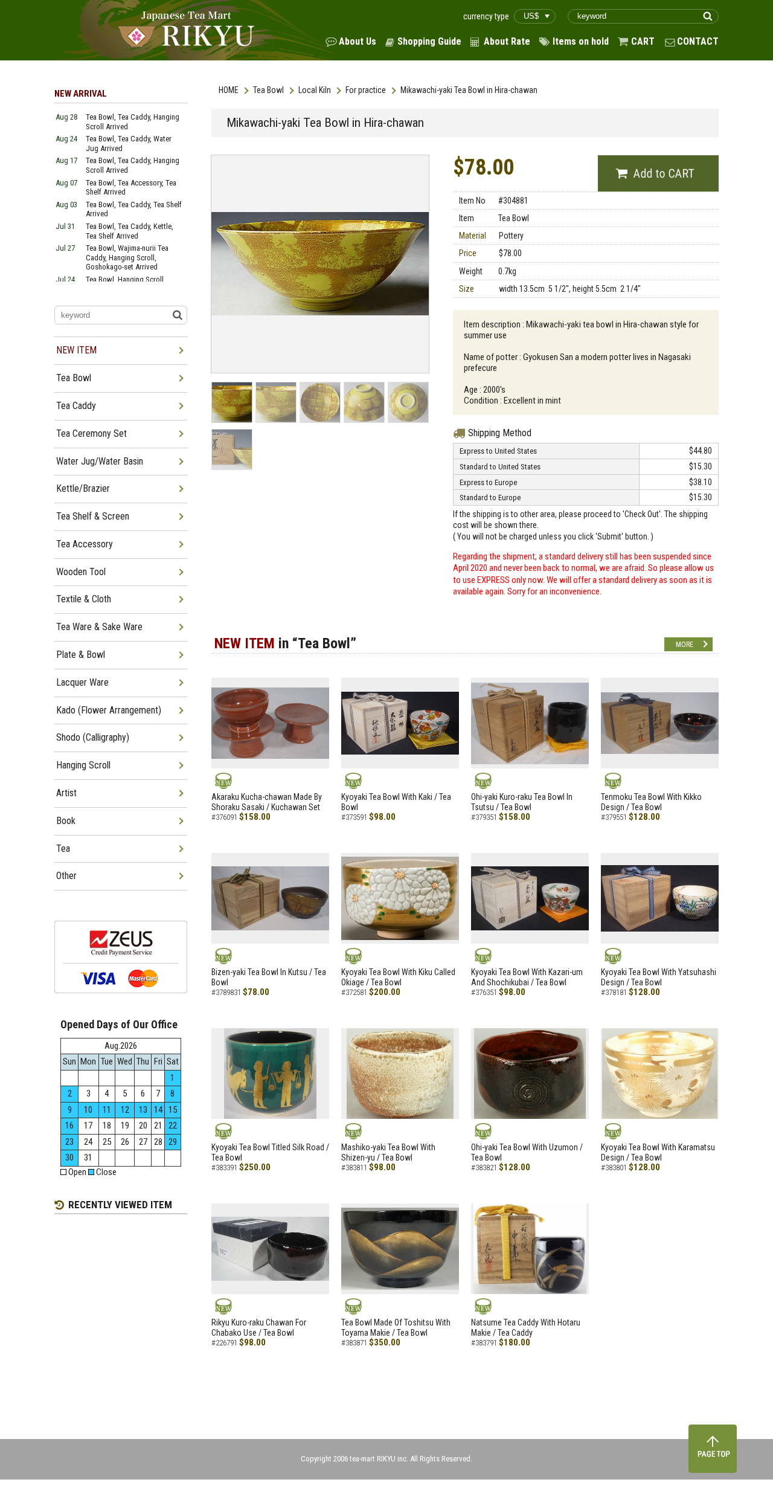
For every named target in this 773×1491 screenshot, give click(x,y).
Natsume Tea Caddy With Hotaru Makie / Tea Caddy (525, 1328)
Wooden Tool (81, 572)
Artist (66, 793)
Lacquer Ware (82, 682)
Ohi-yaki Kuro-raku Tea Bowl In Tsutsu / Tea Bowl (522, 802)
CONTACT (698, 41)
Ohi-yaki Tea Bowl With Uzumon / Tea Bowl (527, 1152)
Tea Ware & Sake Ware (99, 627)
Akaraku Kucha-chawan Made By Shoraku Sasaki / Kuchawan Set (266, 802)
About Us (357, 41)
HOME (229, 90)
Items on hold (581, 41)
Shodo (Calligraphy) (92, 737)
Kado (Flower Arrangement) (108, 710)
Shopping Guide (429, 41)
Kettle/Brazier (83, 488)
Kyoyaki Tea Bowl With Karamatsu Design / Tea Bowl (658, 1152)
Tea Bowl (268, 90)
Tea (63, 848)
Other (66, 875)
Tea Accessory (84, 544)
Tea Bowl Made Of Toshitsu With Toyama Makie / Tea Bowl (396, 1328)
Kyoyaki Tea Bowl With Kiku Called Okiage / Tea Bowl (398, 977)
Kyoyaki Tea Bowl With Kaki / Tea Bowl (396, 802)
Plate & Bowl (80, 654)
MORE (684, 644)
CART (643, 41)
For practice (365, 90)
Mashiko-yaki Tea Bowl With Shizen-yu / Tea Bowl (388, 1152)
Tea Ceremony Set (91, 433)
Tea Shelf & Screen (92, 516)
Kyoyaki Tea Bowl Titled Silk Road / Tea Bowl (270, 1152)
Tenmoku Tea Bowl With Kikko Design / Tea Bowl (651, 802)
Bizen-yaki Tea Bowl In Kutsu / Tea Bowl (268, 977)
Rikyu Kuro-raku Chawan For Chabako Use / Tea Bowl (258, 1328)
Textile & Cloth (83, 599)
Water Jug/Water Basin (99, 461)
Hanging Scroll (83, 765)
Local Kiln (314, 90)
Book (65, 820)
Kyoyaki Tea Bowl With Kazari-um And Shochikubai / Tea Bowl (527, 977)
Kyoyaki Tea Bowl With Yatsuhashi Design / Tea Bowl (658, 977)
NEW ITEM (76, 350)
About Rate (507, 41)
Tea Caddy (76, 405)
